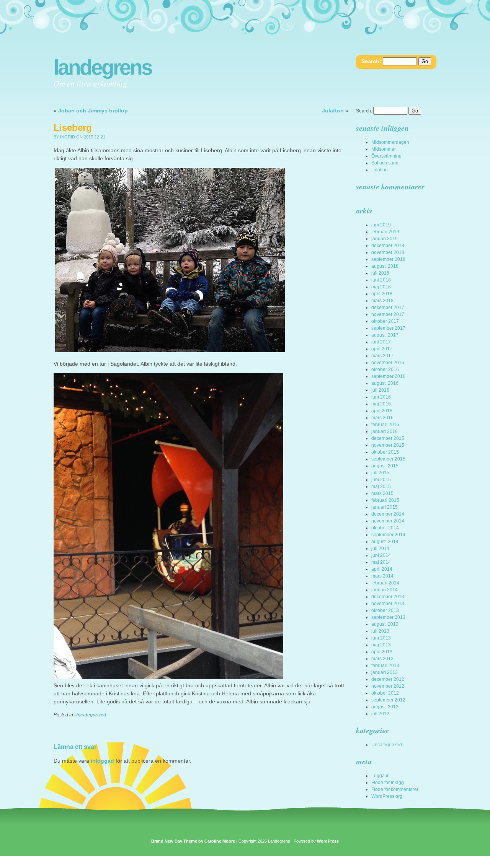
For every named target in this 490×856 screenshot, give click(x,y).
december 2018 (387, 245)
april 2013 (381, 651)
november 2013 (387, 603)
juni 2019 (381, 225)
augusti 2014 (385, 541)
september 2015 (388, 459)
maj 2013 (381, 645)
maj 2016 (381, 404)
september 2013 (388, 617)
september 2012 (388, 700)
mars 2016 (382, 417)
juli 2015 (380, 472)
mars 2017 (382, 355)
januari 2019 (384, 238)
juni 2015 (381, 479)
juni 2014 (381, 555)
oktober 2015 (385, 452)
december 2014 (387, 514)
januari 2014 (384, 589)
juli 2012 (380, 713)
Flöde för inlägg (387, 782)
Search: (371, 61)
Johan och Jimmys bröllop (93, 110)
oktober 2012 (385, 693)
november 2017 (387, 314)
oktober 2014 (385, 528)
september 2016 (388, 376)
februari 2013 (385, 665)
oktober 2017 (385, 321)
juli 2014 (380, 548)
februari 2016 (385, 424)
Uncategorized (90, 715)
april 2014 (381, 569)
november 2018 (387, 252)
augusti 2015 (385, 466)
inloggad (102, 761)
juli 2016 (380, 390)
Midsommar (383, 149)
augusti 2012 (385, 707)
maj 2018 (381, 287)
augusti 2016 (385, 383)
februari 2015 (385, 500)
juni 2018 (381, 280)
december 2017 (387, 307)
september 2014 (388, 534)
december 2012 (387, 679)
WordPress (328, 841)
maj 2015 (381, 486)
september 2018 (388, 259)
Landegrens (103, 67)
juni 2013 (381, 638)
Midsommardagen (390, 142)
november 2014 (387, 521)
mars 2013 (382, 658)
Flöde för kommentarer (394, 789)
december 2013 (387, 596)
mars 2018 (382, 300)
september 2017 (388, 328)
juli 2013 (380, 631)
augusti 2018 (385, 266)
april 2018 (381, 293)
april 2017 (381, 349)
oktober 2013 (385, 610)
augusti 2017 (385, 335)
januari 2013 (384, 672)
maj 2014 (381, 562)
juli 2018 (380, 273)
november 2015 (387, 445)
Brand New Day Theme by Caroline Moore (193, 841)
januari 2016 (384, 431)
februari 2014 (385, 583)
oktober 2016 (385, 369)
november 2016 (387, 362)
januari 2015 (384, 507)
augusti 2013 (385, 624)
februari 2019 (385, 231)
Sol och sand (385, 163)
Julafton (333, 110)
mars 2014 (382, 576)
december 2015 (387, 438)
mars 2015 (382, 493)
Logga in (380, 775)
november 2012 (387, 686)
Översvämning (386, 156)
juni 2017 (381, 342)
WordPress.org (386, 796)
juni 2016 (381, 397)
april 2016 (381, 410)
